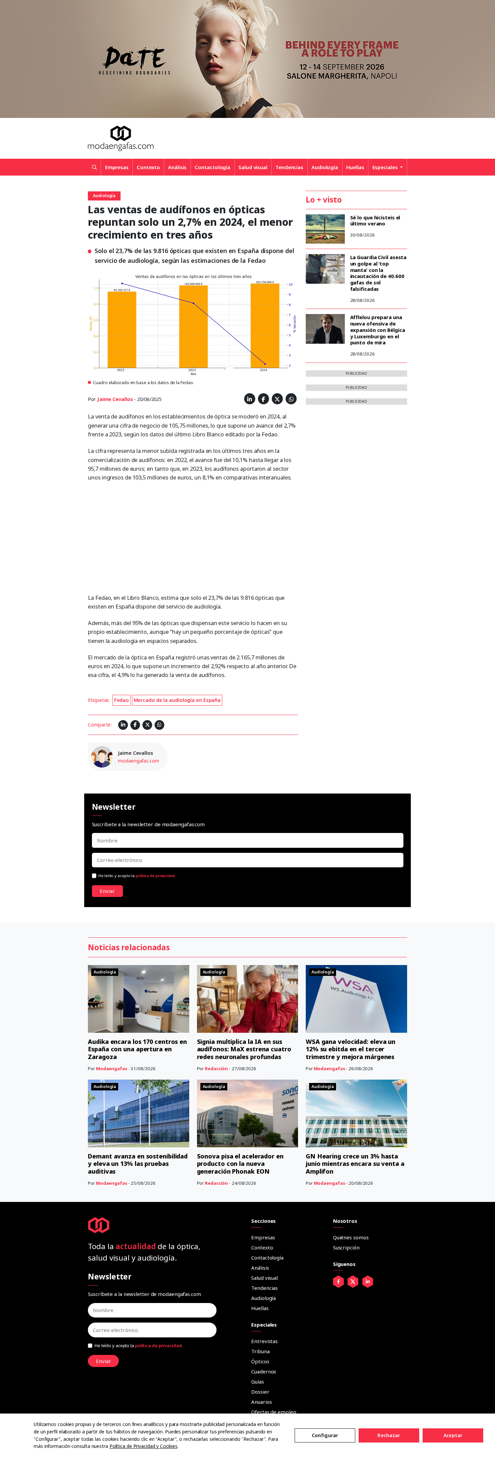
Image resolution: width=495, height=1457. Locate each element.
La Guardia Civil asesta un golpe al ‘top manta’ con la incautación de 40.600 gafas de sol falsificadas (378, 273)
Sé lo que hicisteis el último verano (375, 220)
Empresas (117, 167)
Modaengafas (111, 1068)
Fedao (121, 700)
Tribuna (260, 1351)
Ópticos (260, 1361)
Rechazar (388, 1435)
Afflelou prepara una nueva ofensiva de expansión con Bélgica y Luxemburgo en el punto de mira (377, 330)
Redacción (216, 1068)
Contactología (212, 167)
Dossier (260, 1391)
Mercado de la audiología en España (177, 700)
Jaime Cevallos (115, 399)
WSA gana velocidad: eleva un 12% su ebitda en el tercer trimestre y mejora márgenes (350, 1049)
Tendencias (289, 167)
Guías (257, 1381)
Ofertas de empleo (273, 1411)
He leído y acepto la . (137, 875)
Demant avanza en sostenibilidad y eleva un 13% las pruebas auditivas (138, 1163)
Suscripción (346, 1247)
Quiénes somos (351, 1237)
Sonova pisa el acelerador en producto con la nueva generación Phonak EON (240, 1163)
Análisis (177, 167)
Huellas (355, 167)
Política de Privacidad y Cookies (143, 1446)
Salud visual (252, 167)
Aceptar (453, 1435)
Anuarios (261, 1401)
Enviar (107, 891)
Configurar (325, 1435)
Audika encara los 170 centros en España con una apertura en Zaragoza (137, 1049)
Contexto (148, 167)
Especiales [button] (385, 167)
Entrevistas (264, 1341)
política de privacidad (155, 875)
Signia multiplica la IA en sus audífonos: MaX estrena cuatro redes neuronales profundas (244, 1049)
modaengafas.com (138, 760)
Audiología (324, 167)
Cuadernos (263, 1371)
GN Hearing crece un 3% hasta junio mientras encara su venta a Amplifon (355, 1163)
